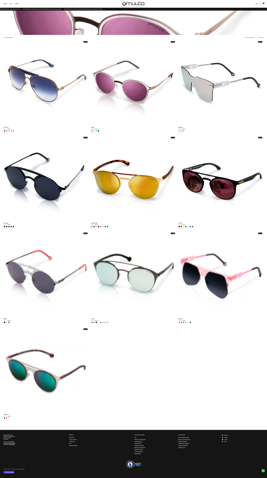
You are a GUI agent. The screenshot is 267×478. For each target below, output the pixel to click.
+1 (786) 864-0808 (11, 444)
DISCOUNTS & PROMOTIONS (184, 439)
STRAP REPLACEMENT (139, 445)
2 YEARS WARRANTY (139, 451)
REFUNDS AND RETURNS (183, 437)
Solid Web (5, 223)
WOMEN (5, 4)
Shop (8, 12)
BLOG (70, 443)
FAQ (135, 437)
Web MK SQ (180, 127)
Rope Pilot (6, 127)
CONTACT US (72, 441)
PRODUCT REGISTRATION (140, 439)
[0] (263, 4)
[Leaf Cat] (133, 274)
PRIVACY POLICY (181, 447)
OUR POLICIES (181, 434)
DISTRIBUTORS (138, 453)
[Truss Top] (46, 370)
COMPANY (71, 434)
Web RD (5, 319)
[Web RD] (46, 274)
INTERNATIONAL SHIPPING (183, 443)
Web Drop (180, 319)
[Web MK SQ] (221, 82)
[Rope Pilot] (46, 82)
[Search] (260, 4)
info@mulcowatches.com (10, 443)
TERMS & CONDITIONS (183, 445)
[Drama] (133, 82)
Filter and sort (9, 37)
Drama (92, 127)
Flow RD (180, 223)
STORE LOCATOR (72, 439)
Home (4, 12)
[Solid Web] (46, 178)
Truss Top (5, 414)
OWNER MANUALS (138, 441)
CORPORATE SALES (73, 445)
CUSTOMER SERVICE (139, 434)
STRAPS (16, 4)
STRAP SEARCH (138, 443)
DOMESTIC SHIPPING (182, 441)
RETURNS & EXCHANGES (140, 447)
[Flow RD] (221, 178)
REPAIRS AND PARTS (139, 449)
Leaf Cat (93, 319)
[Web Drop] (221, 274)
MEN (11, 4)
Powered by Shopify (21, 469)
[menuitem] (6, 3)
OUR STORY (71, 437)
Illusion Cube (94, 223)
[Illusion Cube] (133, 178)
